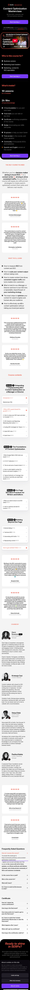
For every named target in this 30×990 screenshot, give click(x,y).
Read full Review (15, 838)
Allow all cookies (15, 986)
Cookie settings (15, 975)
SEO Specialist (15, 338)
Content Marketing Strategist (15, 614)
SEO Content (15, 248)
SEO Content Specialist (15, 582)
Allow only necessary (15, 980)
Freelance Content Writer (15, 216)
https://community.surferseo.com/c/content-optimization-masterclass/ (14, 859)
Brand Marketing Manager (15, 365)
